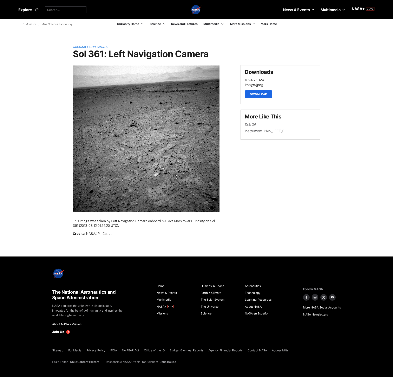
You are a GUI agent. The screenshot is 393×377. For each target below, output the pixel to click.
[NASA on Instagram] (315, 297)
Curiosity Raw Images (90, 47)
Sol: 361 (251, 125)
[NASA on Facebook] (306, 297)
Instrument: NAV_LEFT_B (264, 131)
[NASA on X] (323, 297)
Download (258, 94)
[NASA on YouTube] (332, 297)
